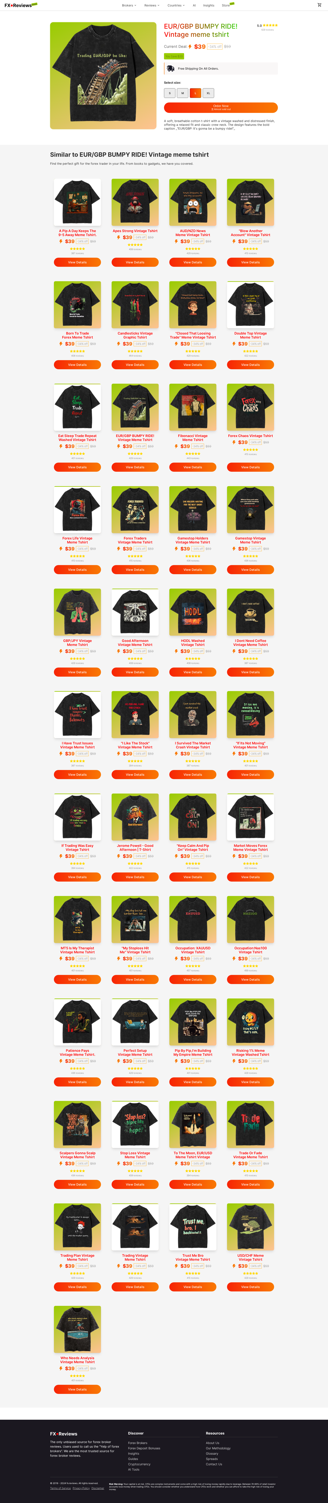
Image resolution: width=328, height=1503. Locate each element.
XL (208, 93)
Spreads (212, 1459)
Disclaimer (97, 1488)
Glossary (212, 1453)
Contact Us (214, 1464)
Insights (133, 1453)
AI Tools (133, 1469)
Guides (133, 1459)
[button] (319, 5)
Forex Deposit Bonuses (144, 1448)
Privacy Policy (81, 1488)
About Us (212, 1443)
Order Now (222, 107)
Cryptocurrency (139, 1464)
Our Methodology (218, 1448)
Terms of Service (60, 1488)
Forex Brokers (137, 1443)
